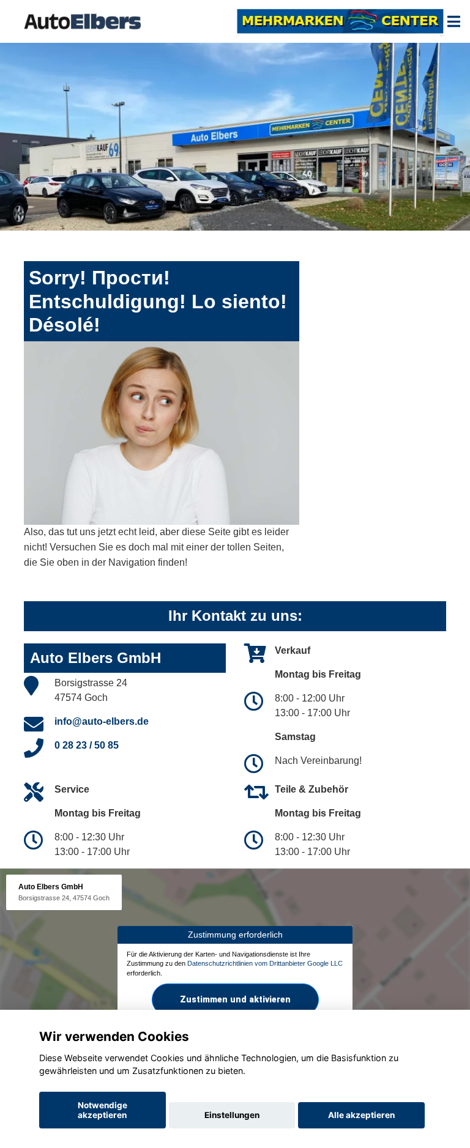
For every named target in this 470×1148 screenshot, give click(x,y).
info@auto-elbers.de (101, 721)
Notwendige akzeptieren (102, 1110)
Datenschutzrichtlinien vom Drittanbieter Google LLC (265, 963)
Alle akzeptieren (361, 1115)
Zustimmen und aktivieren (235, 999)
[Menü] (454, 21)
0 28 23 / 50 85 (86, 745)
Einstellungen (231, 1115)
